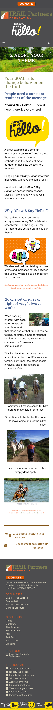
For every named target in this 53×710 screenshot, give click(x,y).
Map (8, 633)
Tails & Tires (12, 640)
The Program (13, 627)
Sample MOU (12, 601)
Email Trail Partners (19, 654)
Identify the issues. (19, 671)
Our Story (11, 624)
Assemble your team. (20, 668)
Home (9, 620)
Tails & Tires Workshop (18, 604)
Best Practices (13, 630)
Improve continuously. (20, 695)
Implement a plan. (18, 691)
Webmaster (15, 656)
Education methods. (19, 685)
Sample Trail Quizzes (17, 597)
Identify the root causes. (21, 675)
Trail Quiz (11, 637)
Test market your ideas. (21, 688)
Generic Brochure (15, 607)
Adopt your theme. (19, 681)
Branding (10, 643)
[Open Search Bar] (49, 43)
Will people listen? (18, 678)
